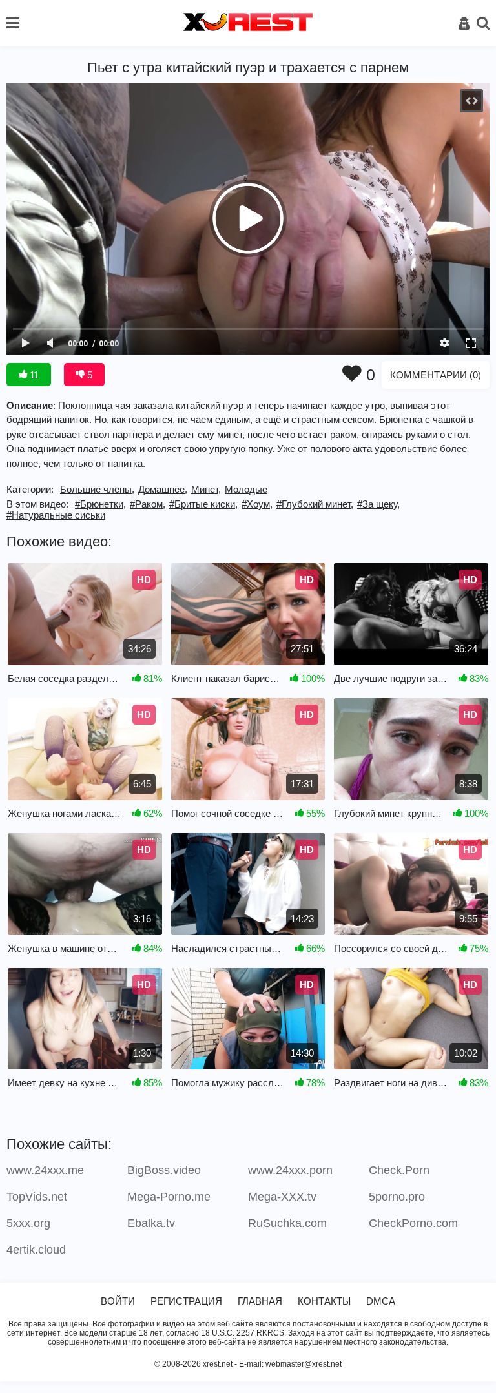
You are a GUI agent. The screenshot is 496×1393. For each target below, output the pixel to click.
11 (33, 374)
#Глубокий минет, (314, 504)
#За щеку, (378, 504)
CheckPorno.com (413, 1223)
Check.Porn (399, 1170)
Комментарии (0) (435, 374)
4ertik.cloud (36, 1249)
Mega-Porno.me (169, 1196)
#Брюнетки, (100, 504)
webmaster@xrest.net (303, 1363)
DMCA (380, 1300)
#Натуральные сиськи (55, 515)
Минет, (206, 489)
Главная (260, 1300)
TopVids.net (36, 1196)
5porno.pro (397, 1196)
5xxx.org (28, 1223)
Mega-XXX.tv (282, 1196)
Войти (118, 1300)
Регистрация (186, 1300)
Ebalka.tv (151, 1223)
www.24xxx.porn (290, 1170)
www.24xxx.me (45, 1170)
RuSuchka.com (287, 1223)
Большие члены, (97, 489)
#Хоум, (257, 504)
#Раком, (147, 504)
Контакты (324, 1300)
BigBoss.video (164, 1170)
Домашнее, (162, 489)
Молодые (246, 489)
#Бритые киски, (203, 504)
